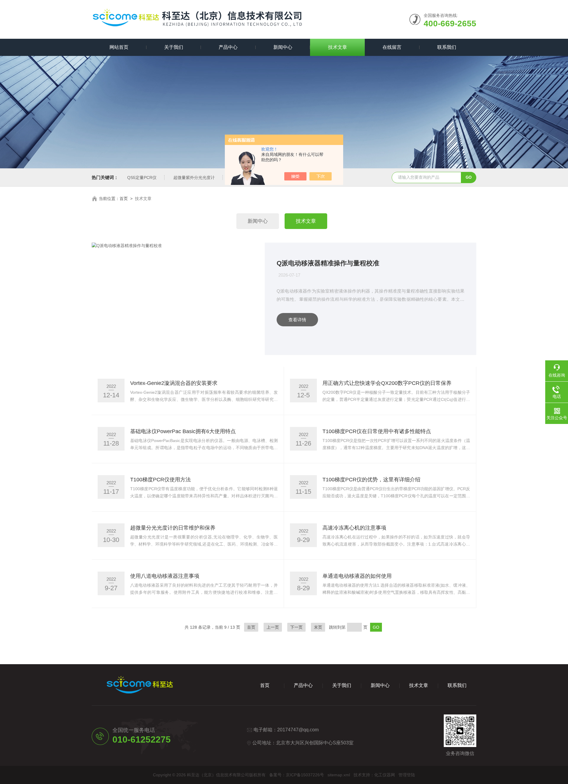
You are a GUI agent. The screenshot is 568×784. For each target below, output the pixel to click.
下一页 (296, 627)
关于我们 (173, 47)
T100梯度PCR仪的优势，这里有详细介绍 (371, 480)
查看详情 (297, 319)
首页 (124, 198)
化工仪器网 (384, 774)
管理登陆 (406, 774)
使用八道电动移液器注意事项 (164, 576)
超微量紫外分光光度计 (194, 177)
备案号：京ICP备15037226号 (296, 774)
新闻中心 (282, 47)
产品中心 (228, 47)
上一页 (273, 627)
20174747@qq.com (298, 729)
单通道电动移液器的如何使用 (357, 576)
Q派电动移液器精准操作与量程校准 (328, 263)
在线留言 (392, 47)
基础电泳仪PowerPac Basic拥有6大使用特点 (183, 431)
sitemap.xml (338, 774)
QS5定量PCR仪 (141, 177)
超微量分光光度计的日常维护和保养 (172, 528)
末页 (318, 627)
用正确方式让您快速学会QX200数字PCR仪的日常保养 (386, 383)
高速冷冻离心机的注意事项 (354, 528)
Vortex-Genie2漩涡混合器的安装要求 (173, 383)
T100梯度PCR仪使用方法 (160, 480)
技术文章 (337, 47)
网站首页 (118, 47)
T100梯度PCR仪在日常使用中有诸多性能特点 (376, 431)
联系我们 (446, 47)
